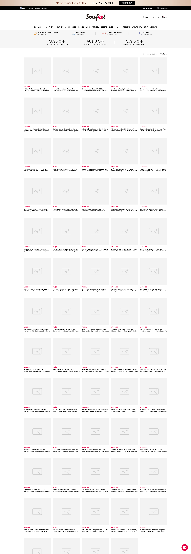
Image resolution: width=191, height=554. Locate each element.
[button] (145, 17)
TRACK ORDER (163, 8)
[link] (39, 27)
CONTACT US (147, 8)
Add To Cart (37, 94)
